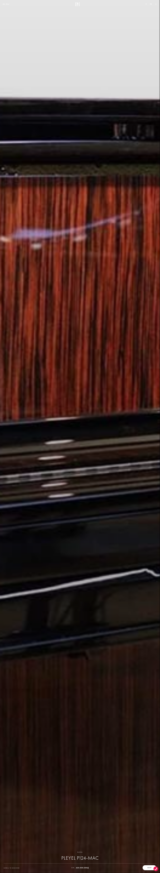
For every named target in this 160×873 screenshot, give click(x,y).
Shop (149, 867)
